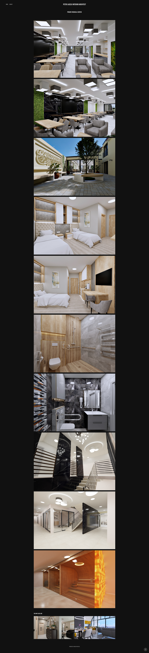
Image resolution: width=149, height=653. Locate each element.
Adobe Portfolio (77, 646)
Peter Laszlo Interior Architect (74, 4)
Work (7, 4)
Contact (11, 4)
